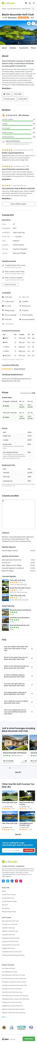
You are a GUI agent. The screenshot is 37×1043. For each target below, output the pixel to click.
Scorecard (23, 99)
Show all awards (10, 285)
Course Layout (9, 99)
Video (8, 94)
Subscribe (29, 850)
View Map (18, 94)
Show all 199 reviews (18, 204)
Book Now (29, 1039)
